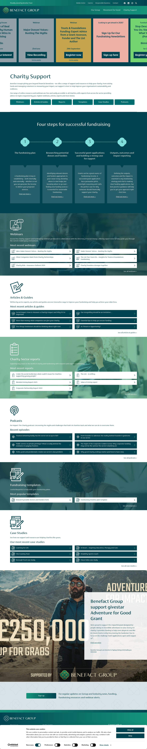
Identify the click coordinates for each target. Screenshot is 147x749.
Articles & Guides (41, 102)
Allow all (130, 730)
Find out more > (25, 194)
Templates (82, 102)
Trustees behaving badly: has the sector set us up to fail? (37, 436)
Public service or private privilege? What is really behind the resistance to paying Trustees (38, 445)
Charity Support (130, 10)
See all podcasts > (130, 458)
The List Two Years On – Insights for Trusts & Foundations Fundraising (102, 258)
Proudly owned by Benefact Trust (21, 3)
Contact (115, 3)
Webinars (20, 102)
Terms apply (36, 60)
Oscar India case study (89, 560)
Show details (104, 745)
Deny (130, 736)
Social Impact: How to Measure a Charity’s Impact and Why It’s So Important (40, 313)
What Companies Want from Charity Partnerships (34, 257)
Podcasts (124, 102)
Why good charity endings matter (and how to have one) (102, 452)
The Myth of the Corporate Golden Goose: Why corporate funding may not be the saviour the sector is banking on (106, 445)
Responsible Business (103, 3)
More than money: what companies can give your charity (37, 321)
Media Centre (80, 3)
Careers (90, 3)
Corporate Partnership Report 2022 (29, 388)
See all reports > (131, 394)
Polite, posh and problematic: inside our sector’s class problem (39, 452)
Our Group (95, 10)
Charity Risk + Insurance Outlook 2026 (30, 265)
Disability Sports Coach (89, 554)
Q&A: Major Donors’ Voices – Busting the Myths (34, 251)
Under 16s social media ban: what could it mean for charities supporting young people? (38, 375)
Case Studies (103, 102)
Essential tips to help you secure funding (96, 321)
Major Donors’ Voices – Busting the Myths (96, 251)
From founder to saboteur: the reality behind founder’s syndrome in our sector (105, 437)
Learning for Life (22, 548)
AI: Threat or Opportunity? (91, 327)
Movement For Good (111, 10)
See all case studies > (129, 566)
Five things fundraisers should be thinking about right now (38, 327)
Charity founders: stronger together (94, 265)
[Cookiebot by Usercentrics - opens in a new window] (13, 745)
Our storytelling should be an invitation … (96, 312)
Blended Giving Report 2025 (26, 382)
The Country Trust (23, 554)
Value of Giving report (89, 382)
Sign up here (110, 55)
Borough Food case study (25, 560)
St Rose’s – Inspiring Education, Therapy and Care (99, 548)
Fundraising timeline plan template (94, 500)
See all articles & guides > (127, 333)
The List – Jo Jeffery (88, 374)
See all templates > (130, 506)
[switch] (57, 745)
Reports (62, 102)
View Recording (36, 55)
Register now (73, 55)
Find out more (95, 643)
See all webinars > (130, 271)
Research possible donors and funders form (32, 500)
